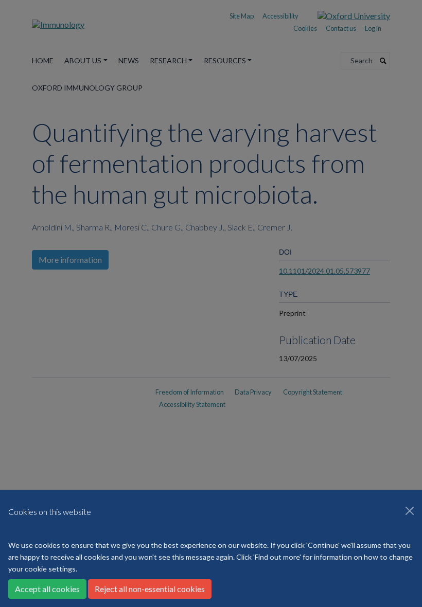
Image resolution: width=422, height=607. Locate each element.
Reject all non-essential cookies (150, 589)
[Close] (409, 511)
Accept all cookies (47, 589)
